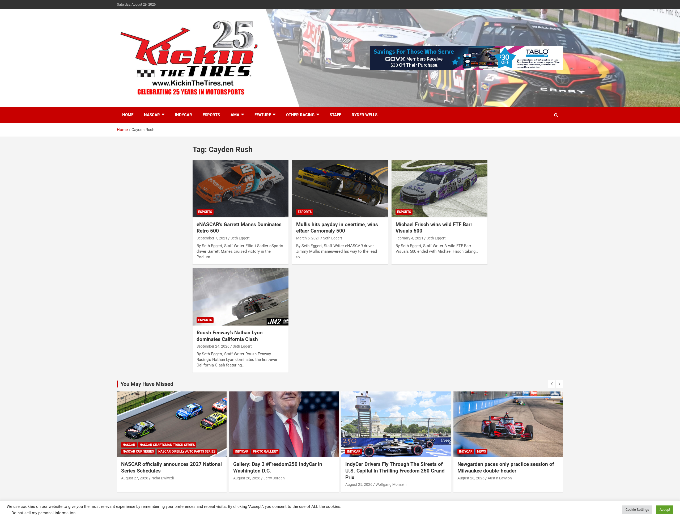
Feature (262, 114)
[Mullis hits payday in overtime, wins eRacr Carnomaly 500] (340, 189)
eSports (211, 114)
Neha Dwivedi (499, 478)
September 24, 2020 (213, 346)
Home (127, 114)
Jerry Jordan (162, 478)
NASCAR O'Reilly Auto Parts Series (523, 451)
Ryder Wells (364, 114)
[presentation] (551, 384)
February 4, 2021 (409, 238)
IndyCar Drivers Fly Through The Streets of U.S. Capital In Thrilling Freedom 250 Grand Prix (283, 470)
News (369, 451)
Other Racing (300, 114)
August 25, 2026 (246, 484)
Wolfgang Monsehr (279, 484)
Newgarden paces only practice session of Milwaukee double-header (393, 467)
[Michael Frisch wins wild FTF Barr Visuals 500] (439, 189)
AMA (235, 114)
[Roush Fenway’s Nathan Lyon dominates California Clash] (240, 297)
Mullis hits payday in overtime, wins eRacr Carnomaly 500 (337, 227)
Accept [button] (665, 510)
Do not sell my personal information (43, 512)
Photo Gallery (153, 451)
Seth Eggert (240, 238)
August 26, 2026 (134, 478)
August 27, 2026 (470, 478)
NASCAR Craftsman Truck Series (503, 445)
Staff (335, 114)
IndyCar (183, 114)
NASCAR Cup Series (474, 451)
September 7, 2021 (212, 238)
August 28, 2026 (358, 478)
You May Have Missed (147, 384)
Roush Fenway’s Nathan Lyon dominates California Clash (230, 336)
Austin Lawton (388, 478)
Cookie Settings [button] (637, 510)
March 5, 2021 (308, 238)
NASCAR (152, 114)
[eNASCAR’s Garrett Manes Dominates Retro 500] (240, 189)
